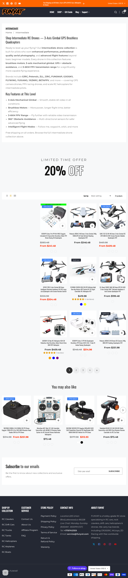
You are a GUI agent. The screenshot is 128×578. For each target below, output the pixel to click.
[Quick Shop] (62, 225)
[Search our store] (115, 12)
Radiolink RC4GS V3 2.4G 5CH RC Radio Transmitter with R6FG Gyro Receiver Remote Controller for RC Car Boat (111, 430)
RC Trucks (7, 530)
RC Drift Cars (8, 524)
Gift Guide (68, 12)
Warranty (45, 547)
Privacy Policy (47, 527)
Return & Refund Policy (48, 540)
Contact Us (26, 519)
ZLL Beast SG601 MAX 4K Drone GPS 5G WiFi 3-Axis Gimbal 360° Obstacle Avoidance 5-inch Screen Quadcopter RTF (113, 289)
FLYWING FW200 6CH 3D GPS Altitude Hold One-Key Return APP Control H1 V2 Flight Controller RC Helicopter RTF (83, 289)
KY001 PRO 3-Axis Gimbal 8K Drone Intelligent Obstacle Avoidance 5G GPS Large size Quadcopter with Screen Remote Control (53, 289)
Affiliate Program (29, 530)
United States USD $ (116, 3)
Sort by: (86, 196)
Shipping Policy (48, 521)
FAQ (23, 535)
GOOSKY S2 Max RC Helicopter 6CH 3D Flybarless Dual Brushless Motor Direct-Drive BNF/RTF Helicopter (53, 343)
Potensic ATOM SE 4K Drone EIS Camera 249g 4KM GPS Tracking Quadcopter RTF (113, 342)
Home (9, 32)
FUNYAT (14, 571)
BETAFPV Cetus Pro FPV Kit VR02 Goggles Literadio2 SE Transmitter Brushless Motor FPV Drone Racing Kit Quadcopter (53, 236)
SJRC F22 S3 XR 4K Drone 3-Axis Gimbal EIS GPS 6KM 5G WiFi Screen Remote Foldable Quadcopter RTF (112, 236)
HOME (52, 12)
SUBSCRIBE (114, 471)
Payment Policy (48, 516)
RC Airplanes (8, 546)
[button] (59, 12)
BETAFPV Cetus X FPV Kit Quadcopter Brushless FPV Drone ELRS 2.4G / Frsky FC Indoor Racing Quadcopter (83, 343)
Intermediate (22, 32)
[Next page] (97, 370)
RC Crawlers (8, 519)
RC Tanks (6, 535)
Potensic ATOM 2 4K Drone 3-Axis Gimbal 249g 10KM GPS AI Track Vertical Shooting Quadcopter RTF (83, 236)
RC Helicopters (9, 541)
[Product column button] (7, 196)
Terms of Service (49, 532)
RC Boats (6, 552)
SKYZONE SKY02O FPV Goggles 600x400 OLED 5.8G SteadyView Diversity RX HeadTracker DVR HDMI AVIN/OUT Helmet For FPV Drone (80, 430)
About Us (26, 524)
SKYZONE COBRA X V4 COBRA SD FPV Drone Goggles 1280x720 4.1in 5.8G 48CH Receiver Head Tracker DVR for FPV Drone (16, 430)
